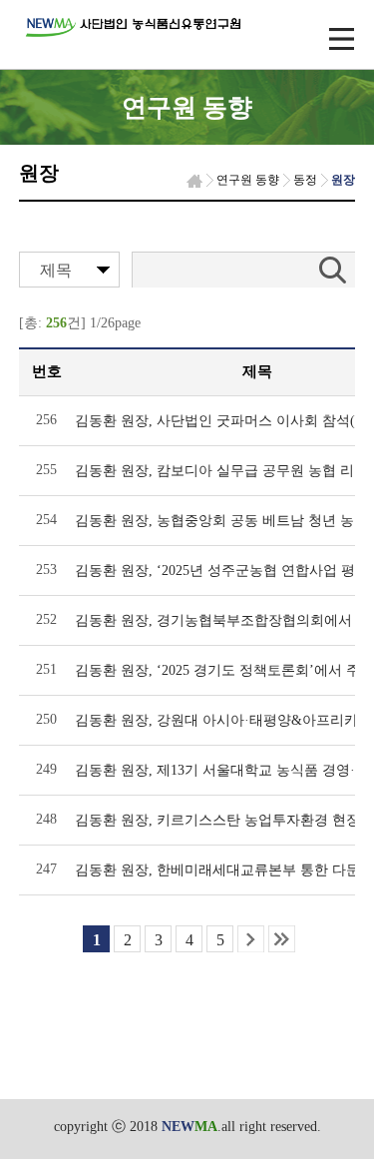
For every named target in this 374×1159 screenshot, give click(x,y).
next (250, 938)
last (281, 938)
